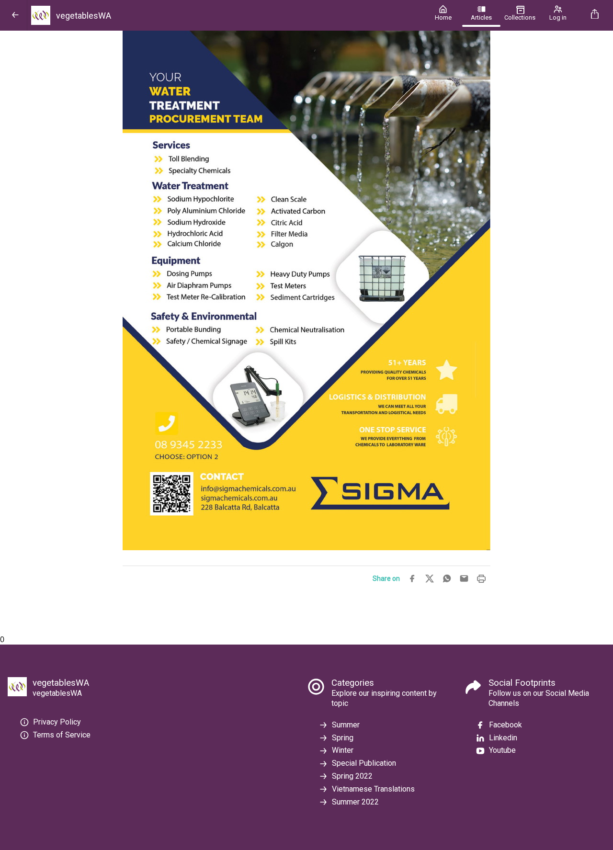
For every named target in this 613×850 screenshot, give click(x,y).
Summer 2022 (355, 801)
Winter (342, 750)
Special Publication (364, 763)
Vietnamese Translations (373, 788)
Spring (342, 737)
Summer (346, 724)
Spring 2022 (352, 776)
